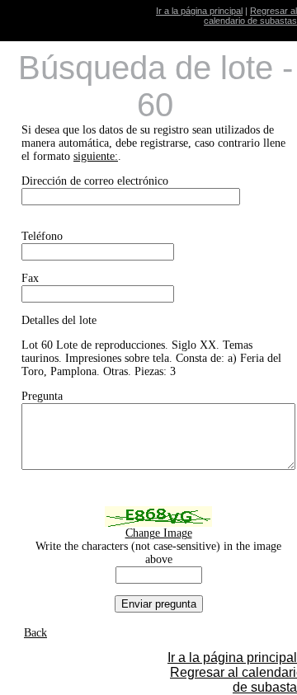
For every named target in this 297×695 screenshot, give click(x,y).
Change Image (158, 533)
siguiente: (95, 156)
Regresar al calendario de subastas (250, 16)
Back (35, 633)
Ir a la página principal (199, 11)
